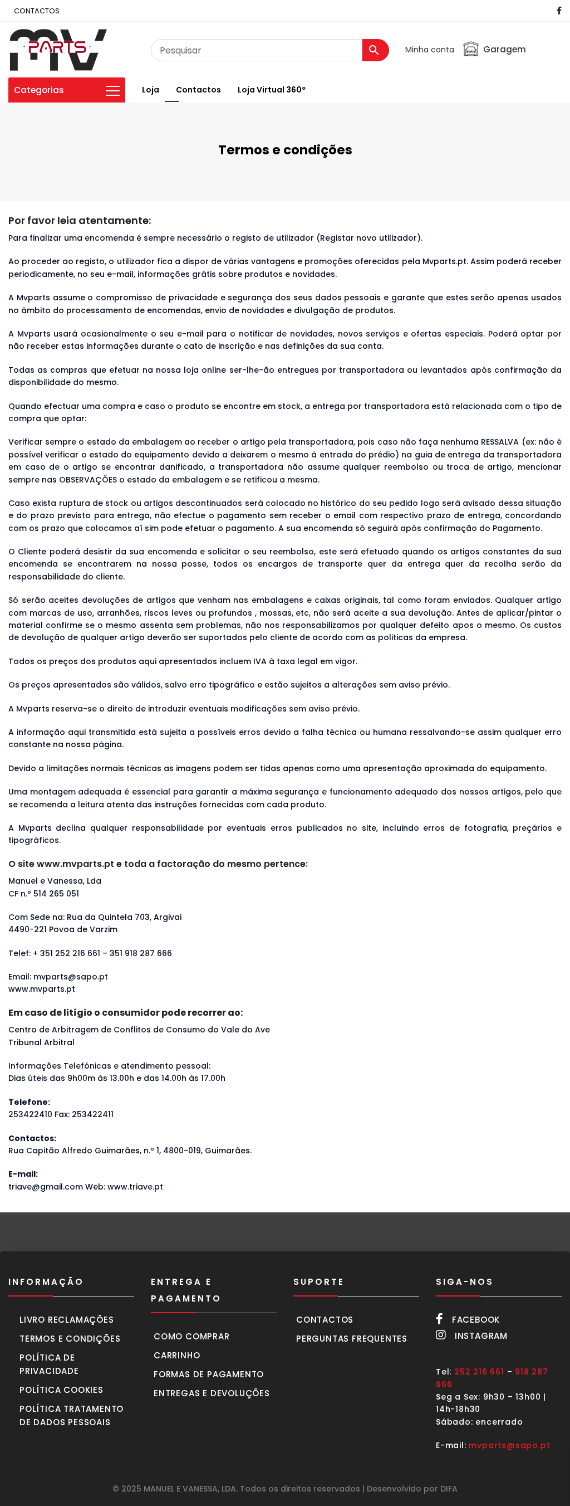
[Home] (58, 49)
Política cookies (61, 1390)
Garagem (504, 49)
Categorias (39, 90)
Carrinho (177, 1355)
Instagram (481, 1336)
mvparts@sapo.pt (509, 1445)
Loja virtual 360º (272, 89)
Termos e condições (69, 1338)
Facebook (476, 1319)
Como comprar (192, 1336)
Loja (150, 89)
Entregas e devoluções (212, 1393)
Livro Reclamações (66, 1319)
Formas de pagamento (209, 1374)
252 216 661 (479, 1371)
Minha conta (429, 49)
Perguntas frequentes (351, 1338)
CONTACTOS (37, 11)
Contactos (198, 89)
